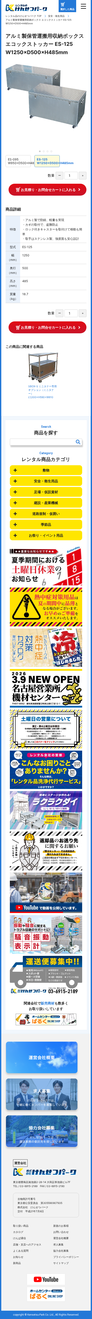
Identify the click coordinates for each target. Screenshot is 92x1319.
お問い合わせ (61, 1232)
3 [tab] (49, 152)
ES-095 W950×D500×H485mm (19, 161)
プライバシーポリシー (66, 1256)
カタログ (18, 1232)
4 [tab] (52, 152)
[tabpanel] (46, 96)
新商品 (17, 1263)
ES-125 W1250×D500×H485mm (48, 161)
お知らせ (18, 1256)
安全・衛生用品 (56, 15)
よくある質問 (20, 1250)
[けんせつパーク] (26, 8)
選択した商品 (67, 9)
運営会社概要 (61, 1238)
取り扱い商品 (20, 1225)
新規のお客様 (61, 1225)
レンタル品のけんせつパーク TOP (24, 15)
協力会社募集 (61, 1250)
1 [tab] (41, 152)
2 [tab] (45, 152)
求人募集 (58, 1244)
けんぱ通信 (19, 1238)
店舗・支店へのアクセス (27, 1244)
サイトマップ (61, 1263)
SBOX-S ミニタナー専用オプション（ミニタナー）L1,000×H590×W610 (42, 392)
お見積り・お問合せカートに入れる (48, 190)
